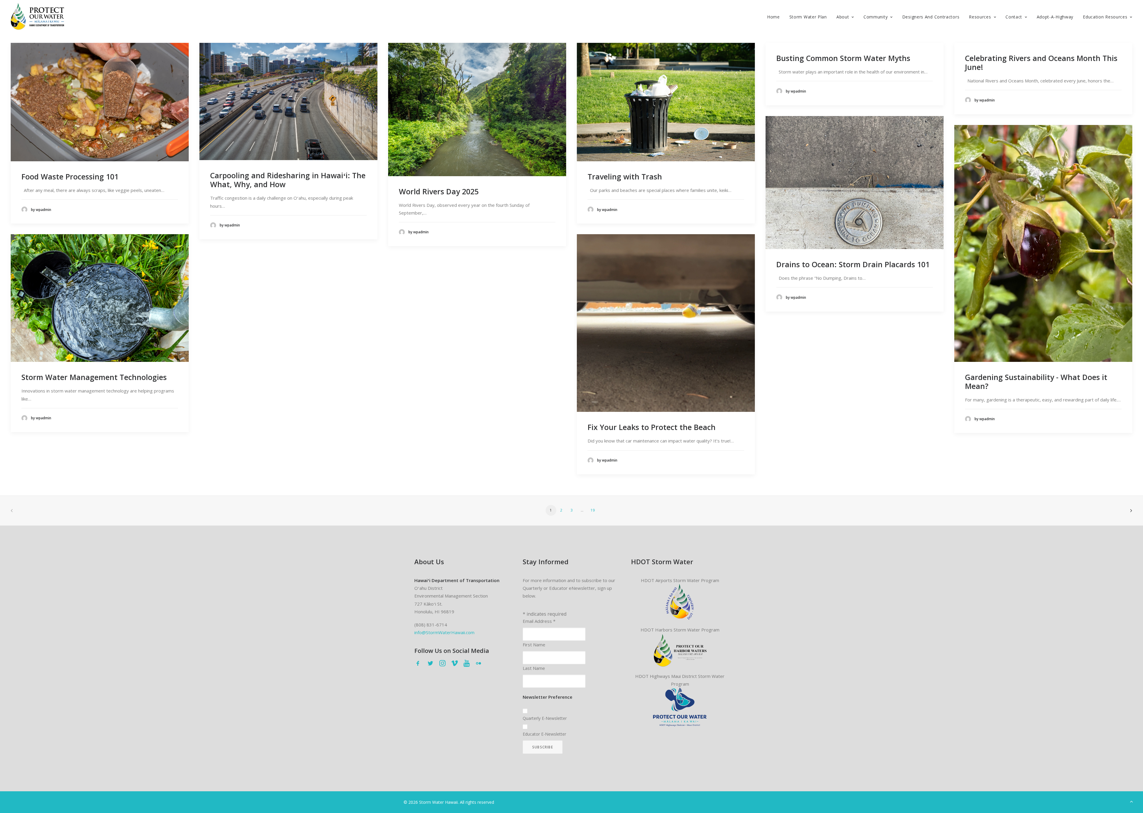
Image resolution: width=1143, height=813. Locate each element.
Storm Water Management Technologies (94, 377)
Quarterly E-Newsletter (545, 718)
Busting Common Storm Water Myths (843, 58)
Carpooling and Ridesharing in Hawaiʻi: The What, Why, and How (288, 179)
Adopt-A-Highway (1055, 17)
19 (593, 510)
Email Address (539, 621)
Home (773, 17)
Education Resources (1105, 17)
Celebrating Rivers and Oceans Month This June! (1041, 62)
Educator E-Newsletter (544, 734)
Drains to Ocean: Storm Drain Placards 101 (853, 264)
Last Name (534, 668)
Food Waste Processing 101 (69, 176)
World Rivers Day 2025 (439, 191)
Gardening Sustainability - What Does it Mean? (1036, 381)
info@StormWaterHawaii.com (444, 632)
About (842, 17)
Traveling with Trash (625, 176)
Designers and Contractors (931, 17)
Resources (980, 17)
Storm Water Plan (808, 17)
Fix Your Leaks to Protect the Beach (652, 427)
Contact (1013, 17)
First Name (534, 645)
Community (876, 17)
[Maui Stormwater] (680, 707)
